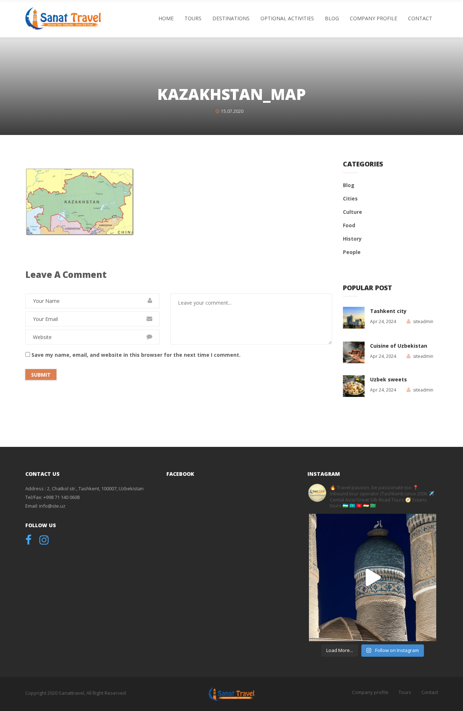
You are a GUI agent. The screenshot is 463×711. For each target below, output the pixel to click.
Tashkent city (388, 311)
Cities (350, 198)
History (352, 238)
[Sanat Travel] (63, 18)
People (352, 252)
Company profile (373, 18)
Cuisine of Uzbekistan (398, 345)
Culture (352, 211)
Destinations (231, 18)
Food (349, 225)
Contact (420, 18)
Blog (332, 18)
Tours (192, 18)
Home (166, 18)
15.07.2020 (232, 111)
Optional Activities (287, 18)
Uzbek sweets (388, 379)
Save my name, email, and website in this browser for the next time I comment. (136, 354)
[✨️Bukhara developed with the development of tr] (372, 577)
